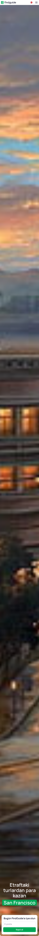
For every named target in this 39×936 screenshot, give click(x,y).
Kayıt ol (19, 929)
